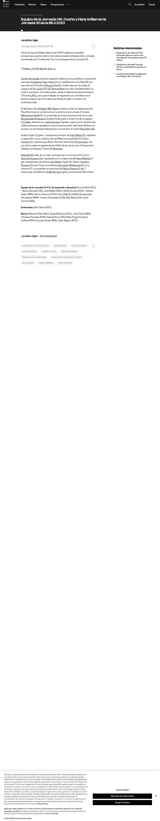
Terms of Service (34, 809)
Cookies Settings (122, 790)
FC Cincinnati (81, 142)
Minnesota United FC (32, 115)
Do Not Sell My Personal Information (18, 818)
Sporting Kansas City (32, 158)
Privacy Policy (42, 804)
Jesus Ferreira (46, 263)
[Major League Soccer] (7, 4)
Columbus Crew (39, 82)
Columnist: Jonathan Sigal (35, 246)
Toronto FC (27, 142)
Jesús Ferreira (52, 122)
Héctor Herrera (70, 168)
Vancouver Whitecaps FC (71, 165)
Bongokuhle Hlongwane (33, 118)
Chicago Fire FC (52, 85)
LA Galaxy (42, 108)
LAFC (33, 95)
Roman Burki (60, 246)
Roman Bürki (58, 88)
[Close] (156, 796)
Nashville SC (27, 155)
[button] (68, 4)
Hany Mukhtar (83, 158)
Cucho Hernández (30, 78)
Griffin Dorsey (53, 172)
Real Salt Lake (87, 128)
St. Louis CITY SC (42, 88)
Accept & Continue (122, 803)
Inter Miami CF (77, 135)
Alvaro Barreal (79, 246)
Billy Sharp (53, 108)
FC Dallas (26, 122)
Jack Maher (56, 161)
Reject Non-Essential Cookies (122, 796)
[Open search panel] (130, 4)
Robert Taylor (49, 251)
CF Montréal (55, 148)
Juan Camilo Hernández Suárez (67, 257)
